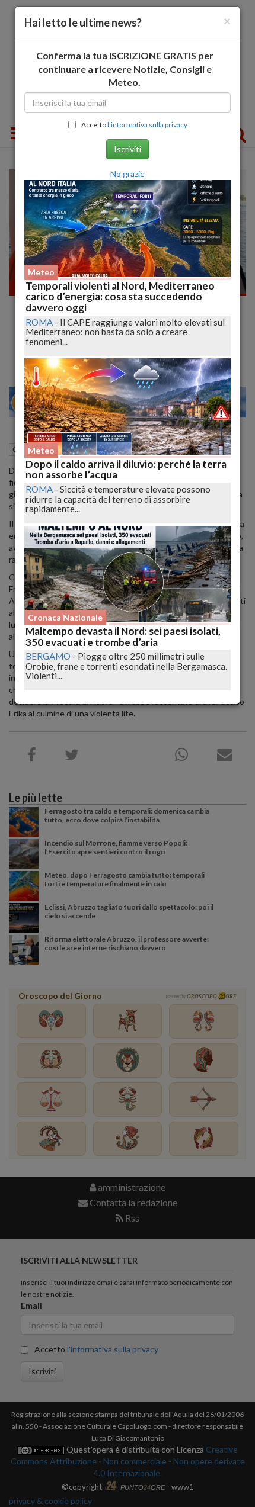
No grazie (127, 174)
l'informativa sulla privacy (147, 124)
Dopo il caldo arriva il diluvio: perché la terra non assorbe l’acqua (126, 469)
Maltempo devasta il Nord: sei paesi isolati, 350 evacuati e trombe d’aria (123, 636)
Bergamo (48, 656)
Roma (39, 322)
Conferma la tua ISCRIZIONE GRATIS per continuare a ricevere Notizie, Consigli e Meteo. (124, 69)
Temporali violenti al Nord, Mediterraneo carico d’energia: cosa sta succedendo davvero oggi (120, 296)
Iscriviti (127, 149)
